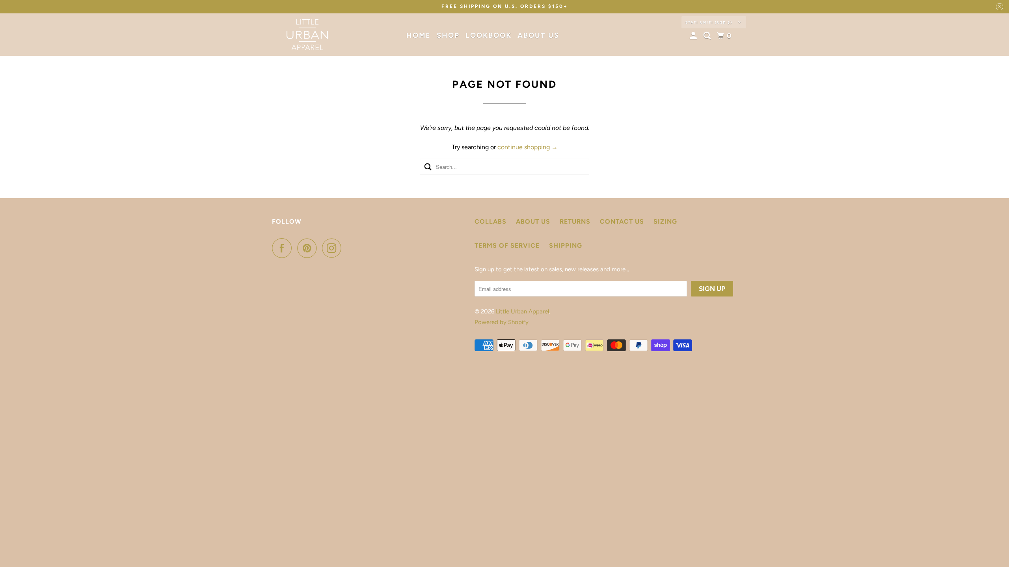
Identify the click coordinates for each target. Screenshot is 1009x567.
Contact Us (622, 221)
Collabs (490, 221)
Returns (575, 221)
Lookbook (488, 35)
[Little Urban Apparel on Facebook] (284, 248)
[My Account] (694, 36)
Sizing (665, 221)
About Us (538, 35)
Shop (448, 35)
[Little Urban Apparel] (307, 34)
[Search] (708, 36)
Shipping (565, 245)
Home (418, 35)
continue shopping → (527, 147)
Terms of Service (507, 245)
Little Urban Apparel (522, 311)
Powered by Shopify (502, 322)
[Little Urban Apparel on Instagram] (334, 248)
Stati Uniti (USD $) (709, 22)
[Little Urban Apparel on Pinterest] (308, 248)
